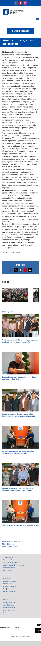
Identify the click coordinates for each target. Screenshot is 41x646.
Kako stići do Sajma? (10, 547)
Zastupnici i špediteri (9, 581)
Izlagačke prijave (8, 600)
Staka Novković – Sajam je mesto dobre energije (20, 525)
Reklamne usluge (8, 560)
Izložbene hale (7, 584)
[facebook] (16, 3)
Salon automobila (16, 253)
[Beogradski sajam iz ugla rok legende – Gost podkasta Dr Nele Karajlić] (20, 363)
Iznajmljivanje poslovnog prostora (13, 565)
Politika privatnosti (9, 607)
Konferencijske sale (9, 586)
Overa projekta (7, 570)
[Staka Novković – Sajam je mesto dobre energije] (20, 511)
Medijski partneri (8, 544)
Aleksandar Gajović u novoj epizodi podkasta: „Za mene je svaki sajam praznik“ (19, 452)
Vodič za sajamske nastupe (12, 541)
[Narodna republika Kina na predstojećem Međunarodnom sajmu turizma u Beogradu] (20, 400)
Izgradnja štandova (9, 567)
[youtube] (20, 3)
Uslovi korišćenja (8, 605)
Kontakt (5, 613)
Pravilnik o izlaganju (9, 602)
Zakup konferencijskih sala (11, 562)
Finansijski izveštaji (9, 591)
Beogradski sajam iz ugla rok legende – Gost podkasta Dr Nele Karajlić (19, 378)
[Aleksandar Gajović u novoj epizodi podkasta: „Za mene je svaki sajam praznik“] (20, 437)
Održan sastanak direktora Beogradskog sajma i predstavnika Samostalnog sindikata (20, 341)
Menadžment (7, 578)
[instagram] (25, 3)
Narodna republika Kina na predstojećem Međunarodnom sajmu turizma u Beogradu (18, 415)
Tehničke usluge (8, 557)
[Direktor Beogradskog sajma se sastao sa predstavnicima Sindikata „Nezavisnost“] (20, 474)
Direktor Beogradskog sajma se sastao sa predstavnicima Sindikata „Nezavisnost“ (17, 489)
